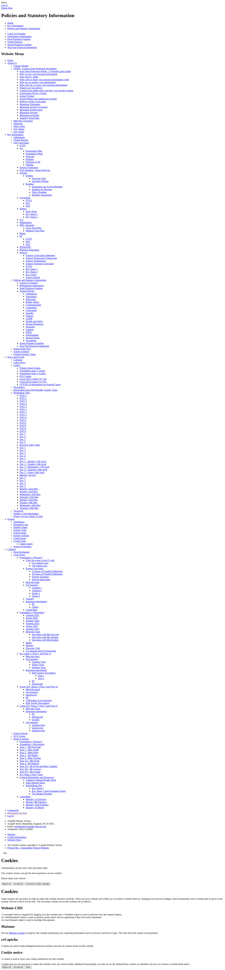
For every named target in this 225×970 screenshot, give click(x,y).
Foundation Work (34, 153)
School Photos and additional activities (38, 99)
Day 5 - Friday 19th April (32, 472)
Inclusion (30, 327)
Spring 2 (36, 596)
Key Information (15, 25)
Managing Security (29, 112)
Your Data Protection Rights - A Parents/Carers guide (45, 71)
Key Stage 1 (32, 214)
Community (13, 810)
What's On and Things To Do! (28, 516)
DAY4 (23, 428)
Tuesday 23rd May (29, 491)
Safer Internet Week (35, 783)
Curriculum (31, 310)
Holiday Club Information (26, 513)
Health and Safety (34, 321)
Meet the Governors (23, 120)
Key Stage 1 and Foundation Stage (49, 791)
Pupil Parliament (21, 552)
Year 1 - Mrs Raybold (30, 747)
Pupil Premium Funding (18, 39)
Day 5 (23, 458)
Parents (10, 519)
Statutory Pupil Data (29, 118)
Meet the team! (33, 689)
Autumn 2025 (32, 615)
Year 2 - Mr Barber (29, 755)
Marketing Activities (29, 115)
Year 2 (41, 678)
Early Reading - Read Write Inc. (35, 170)
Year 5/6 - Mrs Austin (30, 772)
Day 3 (23, 439)
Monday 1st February (36, 799)
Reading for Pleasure (42, 189)
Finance (29, 316)
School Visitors (27, 96)
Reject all (6, 884)
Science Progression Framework (41, 258)
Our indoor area (39, 566)
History (23, 208)
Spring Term (38, 664)
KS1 (28, 203)
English (23, 173)
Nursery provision (34, 568)
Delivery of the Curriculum (33, 101)
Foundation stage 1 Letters (32, 370)
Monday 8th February (36, 802)
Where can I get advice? (31, 88)
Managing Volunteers (30, 104)
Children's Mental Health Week (41, 780)
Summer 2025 (32, 629)
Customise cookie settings (37, 884)
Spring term (37, 728)
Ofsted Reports (20, 140)
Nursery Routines (40, 576)
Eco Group (31, 274)
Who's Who (19, 126)
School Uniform (21, 351)
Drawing (30, 156)
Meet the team (32, 582)
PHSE (29, 332)
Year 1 (41, 675)
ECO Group (19, 736)
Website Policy (14, 840)
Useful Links (19, 541)
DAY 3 (23, 401)
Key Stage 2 (32, 217)
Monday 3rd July (28, 475)
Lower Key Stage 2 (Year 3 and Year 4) (39, 686)
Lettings (30, 329)
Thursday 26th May (29, 508)
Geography (25, 197)
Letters (16, 365)
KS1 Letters (25, 376)
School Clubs (19, 530)
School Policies (14, 42)
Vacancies (18, 511)
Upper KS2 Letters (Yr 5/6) (33, 381)
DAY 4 (23, 403)
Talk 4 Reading (39, 192)
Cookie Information (16, 837)
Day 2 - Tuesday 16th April (33, 464)
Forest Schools (33, 277)
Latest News (19, 362)
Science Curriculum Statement (40, 255)
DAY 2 (23, 398)
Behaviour (31, 299)
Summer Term (39, 667)
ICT (22, 219)
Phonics (29, 645)
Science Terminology (36, 261)
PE (21, 236)
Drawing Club (39, 178)
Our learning (32, 585)
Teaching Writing (40, 181)
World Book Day (34, 785)
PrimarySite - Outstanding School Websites (28, 848)
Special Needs (32, 338)
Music (23, 233)
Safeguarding (32, 335)
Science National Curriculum (40, 263)
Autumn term (38, 725)
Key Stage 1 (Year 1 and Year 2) (35, 653)
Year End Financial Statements (22, 47)
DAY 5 (23, 406)
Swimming (31, 340)
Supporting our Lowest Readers (47, 186)
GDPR (29, 318)
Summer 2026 (32, 620)
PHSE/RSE (25, 247)
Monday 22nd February (37, 805)
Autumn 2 (37, 590)
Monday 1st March (35, 807)
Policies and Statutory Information (23, 28)
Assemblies (25, 796)
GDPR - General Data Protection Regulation (35, 68)
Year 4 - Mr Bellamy (29, 763)
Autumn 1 (37, 587)
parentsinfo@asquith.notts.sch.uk (30, 826)
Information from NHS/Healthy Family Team (35, 390)
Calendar (17, 359)
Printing (29, 164)
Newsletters (19, 387)
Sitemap (11, 834)
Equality (30, 313)
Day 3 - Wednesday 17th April (34, 467)
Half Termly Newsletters (44, 673)
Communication (33, 305)
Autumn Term (38, 662)
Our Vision (18, 131)
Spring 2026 (32, 618)
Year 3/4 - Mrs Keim (29, 761)
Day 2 (23, 436)
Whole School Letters (30, 368)
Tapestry (30, 598)
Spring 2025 (32, 626)
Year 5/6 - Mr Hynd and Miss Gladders (38, 766)
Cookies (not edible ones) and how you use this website (46, 90)
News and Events (15, 357)
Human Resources (34, 324)
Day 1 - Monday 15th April (33, 461)
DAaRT (36, 719)
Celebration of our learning (39, 700)
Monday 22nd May (29, 489)
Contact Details (20, 66)
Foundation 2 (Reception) (32, 612)
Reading (30, 184)
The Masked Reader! (42, 794)
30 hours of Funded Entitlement (47, 574)
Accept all (18, 884)
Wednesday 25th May (30, 505)
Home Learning (21, 739)
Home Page (7, 8)
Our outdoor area (40, 563)
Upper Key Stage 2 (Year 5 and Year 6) (39, 706)
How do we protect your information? (38, 82)
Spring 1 (36, 593)
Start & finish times (41, 579)
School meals (19, 533)
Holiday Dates (20, 527)
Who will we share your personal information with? (44, 79)
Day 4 (23, 442)
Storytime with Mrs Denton (45, 637)
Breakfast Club (20, 524)
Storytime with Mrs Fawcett (45, 634)
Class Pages (19, 555)
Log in (4, 5)
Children (11, 549)
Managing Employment (31, 110)
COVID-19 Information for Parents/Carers (40, 384)
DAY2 (23, 423)
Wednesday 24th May (30, 494)
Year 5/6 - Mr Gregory (30, 769)
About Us (12, 63)
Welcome (17, 123)
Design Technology (29, 167)
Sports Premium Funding (19, 44)
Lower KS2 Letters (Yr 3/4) (33, 379)
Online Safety (26, 544)
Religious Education (29, 250)
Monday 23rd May (29, 500)
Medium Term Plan (35, 230)
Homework (37, 684)
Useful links (31, 609)
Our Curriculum (21, 142)
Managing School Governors (34, 107)
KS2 (28, 206)
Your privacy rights (29, 77)
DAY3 (23, 425)
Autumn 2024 (32, 623)
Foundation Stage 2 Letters (33, 373)
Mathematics (26, 222)
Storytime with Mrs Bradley (45, 640)
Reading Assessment (42, 195)
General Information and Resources (37, 777)
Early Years (31, 211)
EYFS (23, 145)
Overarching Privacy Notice (33, 93)
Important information (36, 601)
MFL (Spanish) (27, 225)
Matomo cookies (17, 933)
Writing (29, 175)
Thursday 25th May (29, 497)
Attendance (31, 296)
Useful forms (19, 538)
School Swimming (22, 546)
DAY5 (23, 431)
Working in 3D (33, 162)
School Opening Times (24, 354)
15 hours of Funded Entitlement (47, 571)
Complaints (31, 307)
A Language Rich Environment (41, 651)
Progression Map (34, 151)
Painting (30, 159)
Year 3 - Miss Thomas (30, 758)
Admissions (19, 137)
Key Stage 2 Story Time (31, 774)
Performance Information (19, 36)
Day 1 (23, 434)
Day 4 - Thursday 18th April (33, 469)
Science (23, 252)
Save (28, 967)
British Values (32, 302)
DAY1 (23, 420)
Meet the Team (33, 631)
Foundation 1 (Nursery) (31, 557)
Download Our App (17, 813)
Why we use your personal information (38, 74)
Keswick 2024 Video (30, 445)
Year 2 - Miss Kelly (29, 752)
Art (21, 148)
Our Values (18, 129)
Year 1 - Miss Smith (29, 750)
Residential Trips (21, 392)
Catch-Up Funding (16, 33)
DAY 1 (23, 395)
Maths (29, 642)
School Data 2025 (22, 348)
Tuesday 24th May (29, 502)
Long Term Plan (33, 228)
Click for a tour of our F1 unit (40, 560)
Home (10, 23)
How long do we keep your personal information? (44, 85)
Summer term (38, 730)
